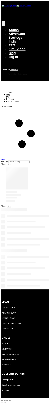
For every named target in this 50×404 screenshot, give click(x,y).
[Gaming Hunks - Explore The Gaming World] (16, 6)
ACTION (5, 343)
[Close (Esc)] (2, 400)
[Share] (5, 400)
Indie (12, 41)
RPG (12, 45)
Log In (13, 57)
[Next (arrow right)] (5, 402)
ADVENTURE (7, 349)
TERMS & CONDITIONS (11, 323)
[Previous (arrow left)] (2, 402)
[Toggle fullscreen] (7, 400)
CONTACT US (7, 328)
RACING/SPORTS (9, 359)
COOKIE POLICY (8, 307)
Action (14, 30)
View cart (14, 70)
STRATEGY (6, 365)
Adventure (17, 34)
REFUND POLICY (8, 318)
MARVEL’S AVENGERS (10, 354)
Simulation (17, 49)
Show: (4, 164)
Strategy (15, 37)
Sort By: (4, 162)
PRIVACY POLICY (9, 313)
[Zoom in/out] (10, 400)
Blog (12, 53)
